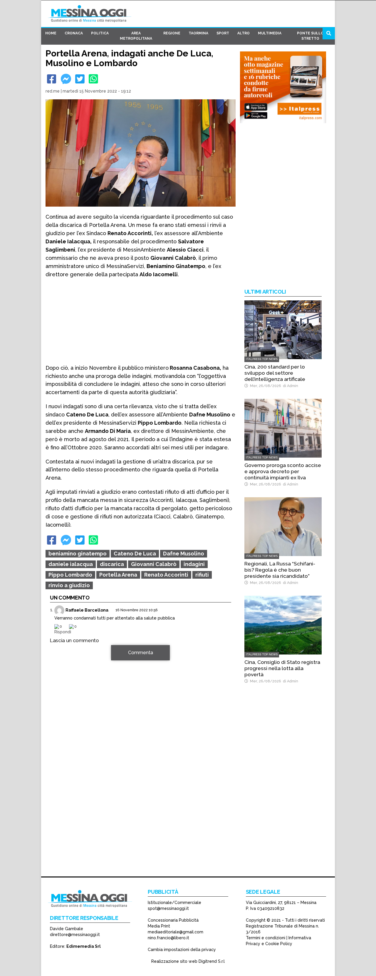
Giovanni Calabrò (154, 564)
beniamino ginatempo (77, 553)
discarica (112, 564)
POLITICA (100, 33)
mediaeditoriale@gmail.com (175, 932)
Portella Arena (118, 575)
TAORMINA (198, 33)
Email (57, 736)
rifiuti (202, 575)
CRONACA (74, 33)
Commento (62, 655)
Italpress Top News (262, 359)
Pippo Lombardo (70, 575)
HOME (50, 33)
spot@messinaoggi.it (168, 908)
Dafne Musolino (183, 553)
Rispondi (62, 631)
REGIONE (171, 33)
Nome (57, 726)
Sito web (59, 747)
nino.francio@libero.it (168, 937)
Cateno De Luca (135, 553)
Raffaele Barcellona (87, 609)
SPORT (222, 33)
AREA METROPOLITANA (136, 36)
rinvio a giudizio (69, 585)
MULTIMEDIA (269, 33)
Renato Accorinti (166, 575)
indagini (194, 564)
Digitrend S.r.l (212, 961)
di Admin (289, 386)
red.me (53, 91)
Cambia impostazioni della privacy (182, 949)
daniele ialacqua (70, 564)
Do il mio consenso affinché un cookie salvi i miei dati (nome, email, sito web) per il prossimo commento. (136, 766)
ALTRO (243, 33)
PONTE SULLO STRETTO (310, 36)
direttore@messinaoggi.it (75, 934)
